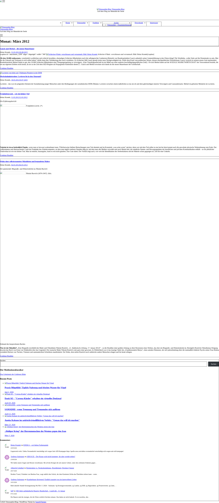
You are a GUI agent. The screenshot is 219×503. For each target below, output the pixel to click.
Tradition (96, 23)
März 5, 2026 (9, 436)
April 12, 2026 (10, 414)
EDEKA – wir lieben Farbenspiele (35, 445)
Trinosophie (81, 23)
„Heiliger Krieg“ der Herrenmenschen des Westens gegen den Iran (35, 431)
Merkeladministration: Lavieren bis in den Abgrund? (20, 76)
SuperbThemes (40, 502)
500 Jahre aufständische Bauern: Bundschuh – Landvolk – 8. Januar (40, 491)
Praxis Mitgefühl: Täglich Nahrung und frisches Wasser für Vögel (35, 387)
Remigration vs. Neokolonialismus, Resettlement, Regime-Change (50, 468)
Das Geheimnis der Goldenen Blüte (13, 374)
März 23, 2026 (10, 425)
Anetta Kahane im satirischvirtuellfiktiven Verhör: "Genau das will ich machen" (42, 420)
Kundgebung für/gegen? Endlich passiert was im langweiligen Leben (52, 479)
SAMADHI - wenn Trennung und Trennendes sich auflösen (32, 409)
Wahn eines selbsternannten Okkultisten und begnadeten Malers (25, 161)
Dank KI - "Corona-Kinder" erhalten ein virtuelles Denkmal (33, 398)
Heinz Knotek (16, 445)
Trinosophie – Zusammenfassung (119, 25)
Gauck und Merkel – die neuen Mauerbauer (17, 49)
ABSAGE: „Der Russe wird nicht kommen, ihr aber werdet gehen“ (51, 457)
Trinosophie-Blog (118, 9)
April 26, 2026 (10, 403)
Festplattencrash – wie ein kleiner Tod (14, 94)
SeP (12, 491)
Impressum (154, 23)
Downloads (139, 23)
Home (68, 23)
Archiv (116, 23)
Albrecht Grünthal (17, 468)
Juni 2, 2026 (9, 392)
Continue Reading (6, 68)
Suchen (2, 360)
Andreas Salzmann (17, 457)
